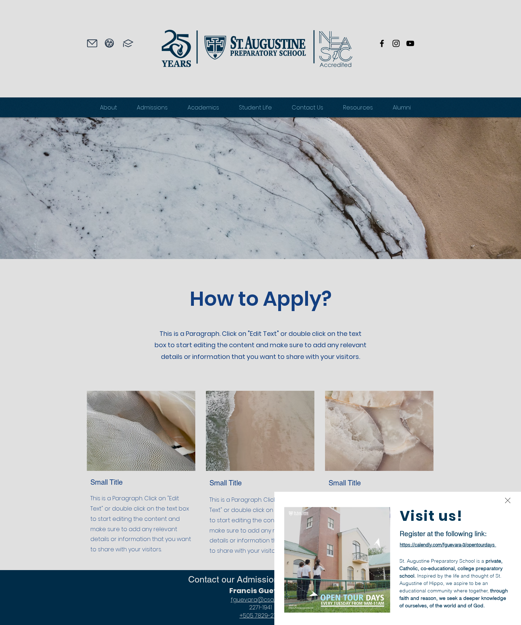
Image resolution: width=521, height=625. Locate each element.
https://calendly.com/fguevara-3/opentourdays (447, 544)
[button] (507, 500)
